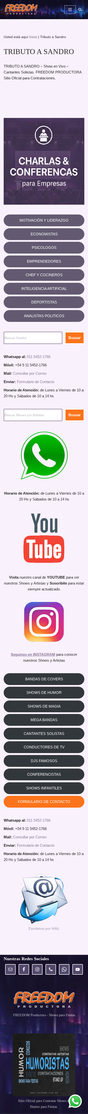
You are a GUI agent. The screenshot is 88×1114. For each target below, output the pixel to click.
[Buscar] (80, 9)
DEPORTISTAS (44, 302)
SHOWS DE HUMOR (44, 692)
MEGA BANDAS (44, 720)
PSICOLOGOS (44, 247)
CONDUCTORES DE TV (44, 747)
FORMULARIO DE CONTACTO (44, 802)
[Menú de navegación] (70, 9)
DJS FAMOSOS (44, 761)
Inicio (33, 37)
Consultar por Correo (29, 373)
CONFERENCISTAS (44, 774)
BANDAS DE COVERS (44, 679)
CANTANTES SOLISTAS (44, 733)
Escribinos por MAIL (44, 928)
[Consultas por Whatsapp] (75, 1101)
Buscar (74, 338)
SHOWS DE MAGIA (44, 706)
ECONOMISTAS (44, 234)
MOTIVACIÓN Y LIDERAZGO (44, 220)
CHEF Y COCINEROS (44, 275)
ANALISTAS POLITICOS (44, 316)
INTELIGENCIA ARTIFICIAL (44, 288)
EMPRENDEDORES (44, 261)
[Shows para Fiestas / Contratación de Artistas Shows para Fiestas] (22, 9)
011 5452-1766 (38, 357)
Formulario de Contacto (35, 382)
